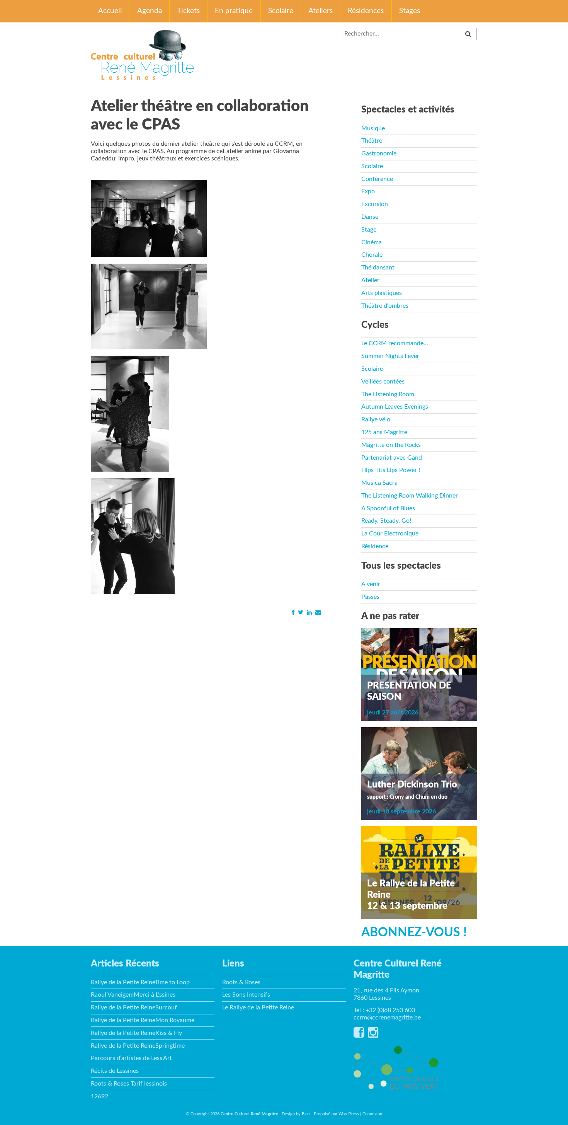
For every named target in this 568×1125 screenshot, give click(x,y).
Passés (370, 597)
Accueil (110, 11)
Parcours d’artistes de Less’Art (131, 1058)
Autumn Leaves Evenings (394, 407)
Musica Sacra (379, 483)
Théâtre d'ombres (384, 306)
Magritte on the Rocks (391, 445)
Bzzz (306, 1114)
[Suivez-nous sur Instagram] (373, 1035)
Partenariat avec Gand (391, 458)
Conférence (377, 179)
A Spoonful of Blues (388, 508)
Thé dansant (378, 267)
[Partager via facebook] (293, 612)
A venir (370, 584)
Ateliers (320, 11)
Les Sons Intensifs (246, 995)
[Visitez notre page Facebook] (359, 1035)
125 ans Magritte (384, 432)
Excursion (374, 204)
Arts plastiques (381, 293)
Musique (373, 128)
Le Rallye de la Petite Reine (258, 1007)
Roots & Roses (241, 982)
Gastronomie (378, 153)
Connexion (372, 1114)
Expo (368, 191)
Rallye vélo (375, 419)
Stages (409, 11)
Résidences (366, 11)
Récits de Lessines (115, 1071)
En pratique (234, 11)
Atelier (370, 280)
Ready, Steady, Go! (386, 521)
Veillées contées (383, 381)
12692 (99, 1096)
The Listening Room (387, 394)
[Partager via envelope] (318, 612)
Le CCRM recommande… (394, 343)
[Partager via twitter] (300, 612)
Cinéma (371, 242)
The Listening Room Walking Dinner (409, 496)
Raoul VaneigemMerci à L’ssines (133, 995)
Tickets (188, 11)
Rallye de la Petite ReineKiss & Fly (136, 1033)
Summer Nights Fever (390, 356)
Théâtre (371, 141)
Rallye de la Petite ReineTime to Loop (140, 982)
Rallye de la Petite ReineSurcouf (134, 1007)
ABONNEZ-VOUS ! (414, 932)
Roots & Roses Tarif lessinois (129, 1084)
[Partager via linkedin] (309, 612)
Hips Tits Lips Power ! (390, 470)
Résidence (374, 546)
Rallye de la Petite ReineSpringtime (138, 1046)
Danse (369, 217)
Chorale (372, 255)
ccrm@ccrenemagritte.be (387, 1017)
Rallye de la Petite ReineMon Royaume (142, 1020)
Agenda (149, 11)
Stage (368, 230)
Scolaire (280, 11)
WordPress (348, 1114)
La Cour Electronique (389, 533)
